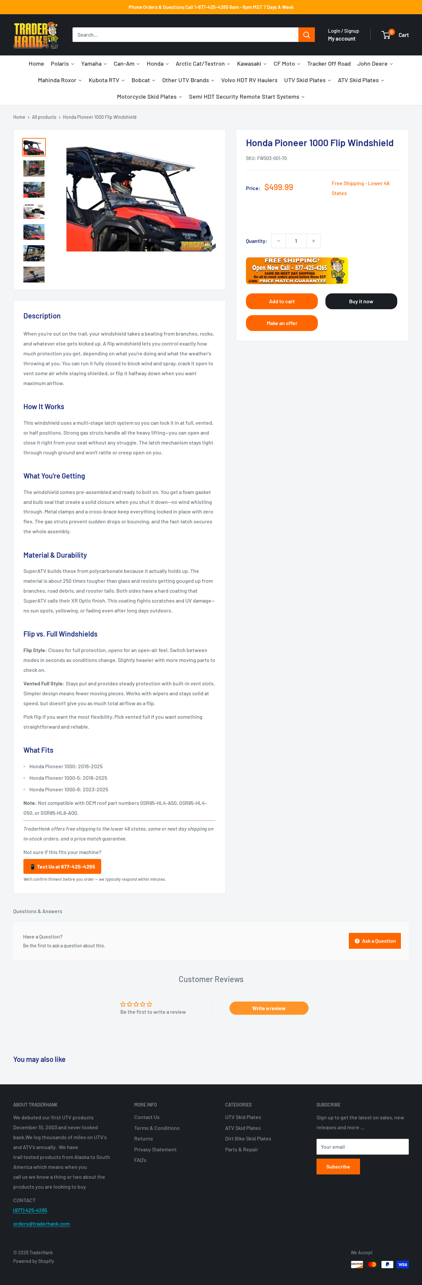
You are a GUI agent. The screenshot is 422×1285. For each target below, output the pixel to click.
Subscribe (338, 1166)
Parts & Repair (241, 1149)
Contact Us (147, 1117)
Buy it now (361, 301)
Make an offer (282, 323)
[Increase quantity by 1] (313, 241)
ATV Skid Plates (243, 1128)
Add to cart (282, 301)
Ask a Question (378, 941)
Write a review (269, 1008)
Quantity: (256, 241)
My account (341, 38)
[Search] (306, 35)
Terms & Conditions (157, 1128)
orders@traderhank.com (41, 1223)
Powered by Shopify (33, 1261)
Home (19, 117)
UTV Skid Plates (243, 1117)
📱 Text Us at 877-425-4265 (62, 866)
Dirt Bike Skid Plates (248, 1138)
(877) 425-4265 (30, 1210)
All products (44, 117)
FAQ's (140, 1160)
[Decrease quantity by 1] (279, 241)
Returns (143, 1138)
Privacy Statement (155, 1149)
